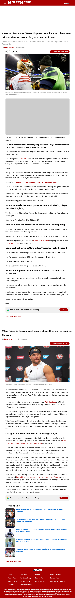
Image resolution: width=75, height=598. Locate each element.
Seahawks (23, 159)
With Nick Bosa (50, 402)
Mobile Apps (12, 578)
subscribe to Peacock (41, 241)
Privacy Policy (55, 578)
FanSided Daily (25, 578)
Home (7, 317)
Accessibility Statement (59, 581)
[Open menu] (5, 3)
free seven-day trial (12, 243)
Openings (23, 574)
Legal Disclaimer (41, 581)
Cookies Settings (26, 585)
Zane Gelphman (10, 339)
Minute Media (12, 589)
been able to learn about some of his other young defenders (38, 477)
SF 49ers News (16, 317)
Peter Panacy (9, 47)
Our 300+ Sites (55, 574)
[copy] (16, 51)
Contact (38, 574)
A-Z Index (11, 585)
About (10, 574)
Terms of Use (12, 581)
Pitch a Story (39, 578)
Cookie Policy (25, 581)
